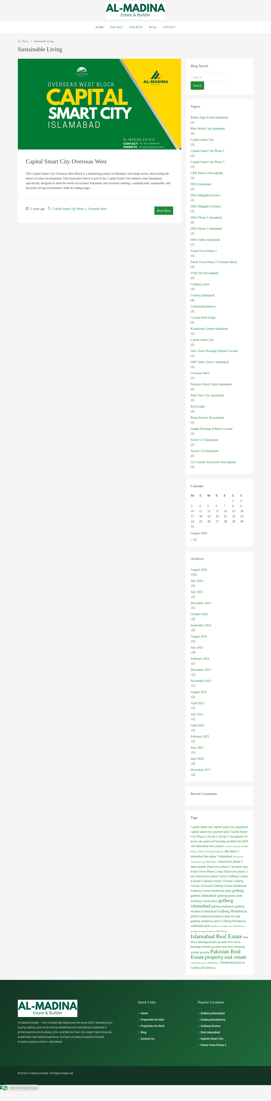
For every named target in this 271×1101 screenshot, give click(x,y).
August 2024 (199, 636)
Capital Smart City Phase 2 (69, 208)
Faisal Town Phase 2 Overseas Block (214, 262)
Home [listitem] (144, 1013)
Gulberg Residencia (203, 306)
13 (217, 511)
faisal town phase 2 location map (227, 866)
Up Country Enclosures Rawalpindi (213, 462)
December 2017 (201, 769)
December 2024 (201, 603)
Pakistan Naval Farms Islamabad (211, 384)
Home (100, 27)
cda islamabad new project (207, 846)
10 (192, 511)
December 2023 (201, 669)
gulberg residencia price (205, 921)
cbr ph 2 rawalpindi (230, 836)
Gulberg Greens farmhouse (230, 885)
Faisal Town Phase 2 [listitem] (213, 1045)
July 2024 (197, 647)
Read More (164, 210)
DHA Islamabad (201, 184)
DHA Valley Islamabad (205, 239)
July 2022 (197, 714)
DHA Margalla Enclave (205, 195)
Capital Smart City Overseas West (66, 161)
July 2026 (197, 580)
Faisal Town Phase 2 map (207, 871)
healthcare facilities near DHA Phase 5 (228, 926)
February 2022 (200, 736)
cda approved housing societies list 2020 (223, 841)
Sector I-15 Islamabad (204, 440)
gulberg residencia (222, 906)
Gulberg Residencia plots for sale (219, 916)
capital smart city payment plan (210, 831)
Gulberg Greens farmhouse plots (211, 890)
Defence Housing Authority (211, 851)
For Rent (136, 27)
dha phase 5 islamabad (218, 856)
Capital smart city (201, 827)
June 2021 (197, 747)
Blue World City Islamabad (208, 128)
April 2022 (197, 725)
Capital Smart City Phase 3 (207, 162)
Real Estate (198, 406)
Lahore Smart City (202, 339)
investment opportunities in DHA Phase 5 (209, 931)
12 (208, 511)
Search (197, 85)
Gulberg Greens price (204, 901)
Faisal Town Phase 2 (204, 251)
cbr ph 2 (212, 836)
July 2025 (197, 592)
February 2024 (200, 658)
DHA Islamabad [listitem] (210, 1032)
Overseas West (97, 208)
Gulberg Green (200, 284)
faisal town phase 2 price (211, 876)
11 (200, 511)
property (214, 957)
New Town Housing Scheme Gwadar (214, 351)
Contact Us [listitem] (147, 1038)
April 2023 (197, 703)
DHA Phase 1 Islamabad (206, 217)
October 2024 (199, 614)
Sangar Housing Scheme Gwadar (212, 428)
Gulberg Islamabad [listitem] (213, 1013)
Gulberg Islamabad (202, 295)
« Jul (194, 539)
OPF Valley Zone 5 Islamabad (210, 362)
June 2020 (197, 758)
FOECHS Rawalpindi (204, 273)
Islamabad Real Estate (216, 936)
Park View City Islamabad (207, 395)
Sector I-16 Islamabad (204, 451)
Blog (153, 27)
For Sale (116, 27)
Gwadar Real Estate (203, 317)
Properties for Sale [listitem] (152, 1019)
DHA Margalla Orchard (206, 206)
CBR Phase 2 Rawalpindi (207, 173)
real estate (235, 957)
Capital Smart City (202, 139)
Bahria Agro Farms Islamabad (209, 117)
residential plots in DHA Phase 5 (205, 963)
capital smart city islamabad (230, 827)
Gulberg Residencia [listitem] (213, 1019)
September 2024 (201, 625)
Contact (169, 27)
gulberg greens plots (229, 895)
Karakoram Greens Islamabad (209, 328)
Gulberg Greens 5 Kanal (216, 881)
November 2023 (201, 681)
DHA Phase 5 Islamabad (206, 228)
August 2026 (199, 569)
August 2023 (199, 692)
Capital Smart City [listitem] (212, 1038)
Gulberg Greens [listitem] (210, 1026)
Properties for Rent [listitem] (153, 1026)
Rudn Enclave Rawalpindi (207, 417)
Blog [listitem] (143, 1032)
